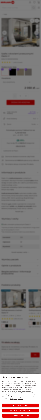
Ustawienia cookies (20, 405)
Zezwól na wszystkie (20, 415)
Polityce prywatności (16, 399)
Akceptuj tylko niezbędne (20, 410)
